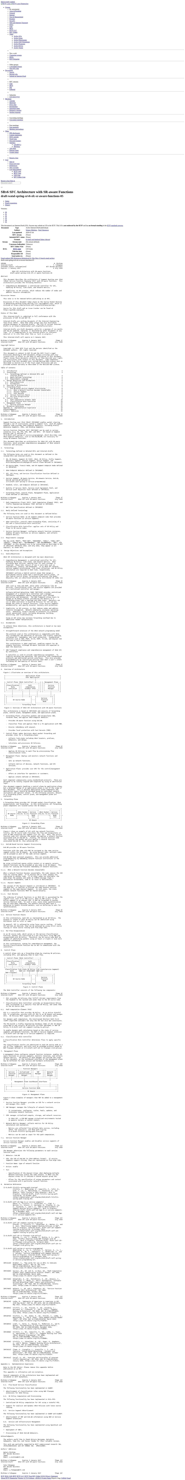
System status (14, 152)
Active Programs (19, 44)
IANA (43, 1476)
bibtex (43, 239)
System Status (46, 1478)
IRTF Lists (17, 173)
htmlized (37, 239)
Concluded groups (15, 66)
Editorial (12, 89)
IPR (12, 258)
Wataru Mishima (31, 230)
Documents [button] (9, 70)
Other (11, 34)
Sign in (11, 162)
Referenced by (27, 258)
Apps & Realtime (15, 11)
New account (13, 167)
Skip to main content (8, 2)
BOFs (11, 57)
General (12, 13)
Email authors (6, 258)
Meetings (17, 146)
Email (69, 1478)
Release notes (14, 150)
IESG (11, 25)
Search (11, 72)
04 (6, 220)
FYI (18, 97)
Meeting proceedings (16, 129)
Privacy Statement (52, 1476)
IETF (2, 1476)
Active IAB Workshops (22, 42)
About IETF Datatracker (9, 1478)
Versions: (4, 209)
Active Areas (18, 38)
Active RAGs (18, 46)
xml (32, 239)
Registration (13, 106)
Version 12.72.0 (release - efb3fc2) (30, 1478)
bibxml (47, 239)
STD (11, 97)
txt (27, 239)
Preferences (13, 166)
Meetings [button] (8, 99)
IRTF (11, 28)
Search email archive (47, 258)
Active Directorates (20, 40)
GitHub (63, 1478)
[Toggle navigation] (2, 187)
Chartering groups (15, 55)
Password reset (14, 164)
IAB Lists (17, 175)
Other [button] (7, 131)
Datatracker (24, 4)
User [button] (6, 160)
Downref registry (15, 141)
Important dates (14, 108)
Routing (12, 19)
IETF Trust (28, 1476)
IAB (10, 26)
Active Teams (18, 48)
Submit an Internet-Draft (17, 76)
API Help (12, 148)
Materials (12, 103)
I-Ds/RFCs (17, 145)
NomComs (13, 139)
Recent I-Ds (13, 74)
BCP (15, 97)
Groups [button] (7, 7)
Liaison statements (15, 135)
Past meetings (14, 127)
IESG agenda (14, 137)
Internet (12, 15)
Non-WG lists (14, 68)
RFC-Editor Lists (19, 177)
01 (6, 214)
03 (6, 218)
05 (6, 222)
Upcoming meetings (16, 120)
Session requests (14, 112)
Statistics (12, 143)
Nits (33, 258)
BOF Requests (14, 59)
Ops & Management (16, 17)
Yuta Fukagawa (43, 230)
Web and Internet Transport (18, 23)
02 (6, 216)
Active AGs (18, 36)
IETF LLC (13, 30)
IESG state (17, 249)
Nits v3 (37, 258)
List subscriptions (15, 169)
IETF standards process (115, 225)
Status (7, 201)
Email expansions (11, 203)
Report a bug (13, 158)
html (29, 239)
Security (12, 21)
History (7, 205)
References (18, 258)
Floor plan (12, 105)
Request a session (15, 110)
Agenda (12, 101)
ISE (10, 87)
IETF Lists (17, 171)
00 (6, 212)
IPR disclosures (14, 133)
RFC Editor (13, 32)
